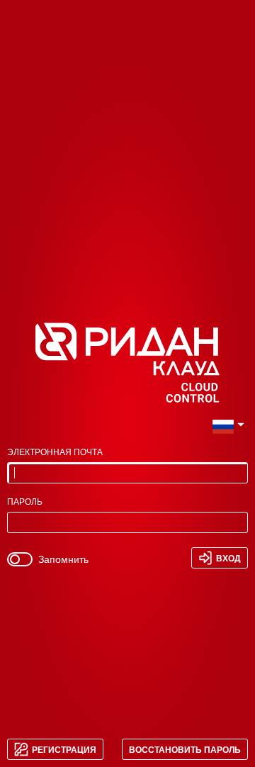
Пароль (24, 502)
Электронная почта (55, 452)
